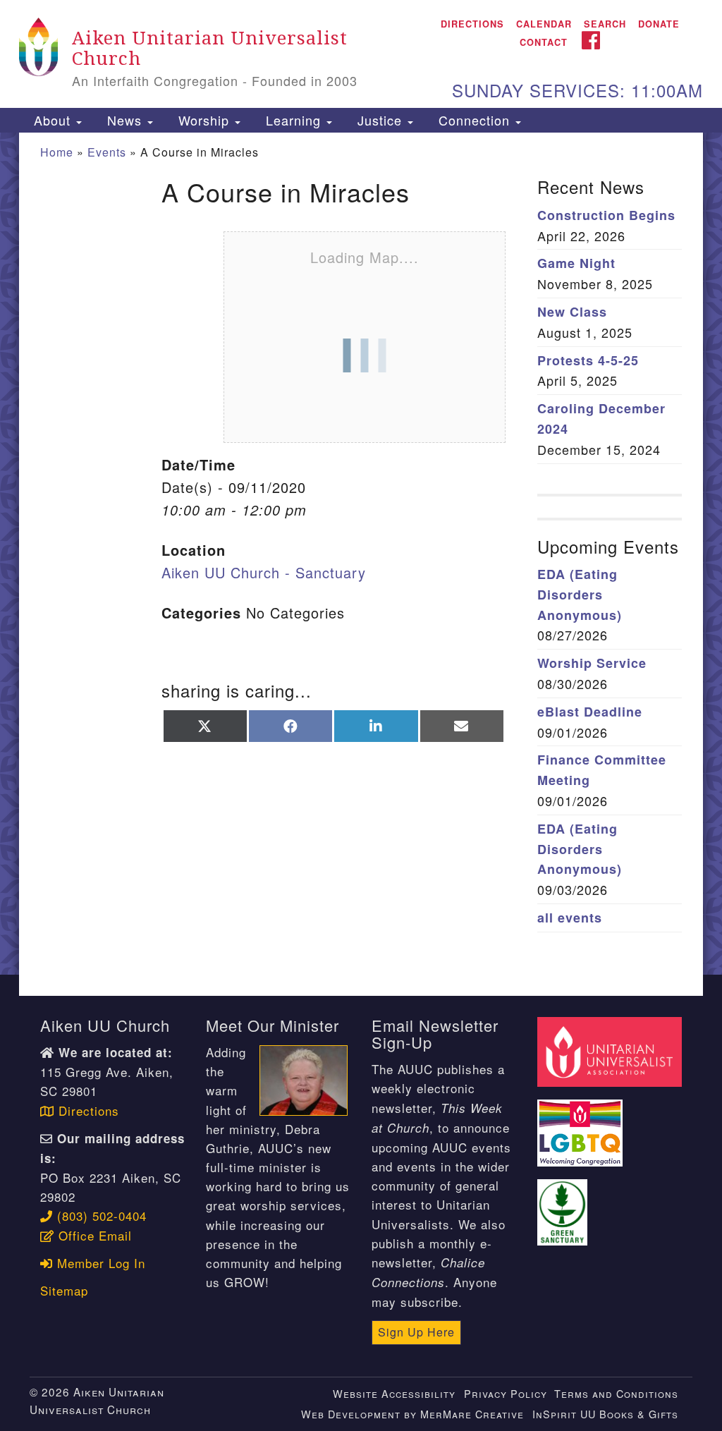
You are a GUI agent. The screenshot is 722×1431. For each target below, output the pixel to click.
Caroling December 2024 (601, 418)
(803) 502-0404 (100, 1215)
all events (569, 917)
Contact (544, 42)
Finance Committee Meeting (601, 769)
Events (106, 152)
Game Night (576, 263)
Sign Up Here (416, 1332)
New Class (572, 312)
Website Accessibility (394, 1393)
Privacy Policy (505, 1393)
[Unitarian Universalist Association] (611, 1050)
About (52, 120)
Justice (379, 120)
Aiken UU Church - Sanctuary (263, 572)
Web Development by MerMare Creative (412, 1413)
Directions (472, 24)
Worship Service (592, 663)
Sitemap (64, 1290)
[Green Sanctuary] (563, 1204)
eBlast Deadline (589, 711)
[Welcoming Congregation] (581, 1124)
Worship (203, 120)
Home (56, 152)
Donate (659, 24)
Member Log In (99, 1263)
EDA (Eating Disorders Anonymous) (579, 594)
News (124, 120)
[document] (361, 554)
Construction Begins (606, 215)
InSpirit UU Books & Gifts (605, 1413)
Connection (474, 120)
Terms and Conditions (616, 1393)
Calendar (544, 24)
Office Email (93, 1235)
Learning (293, 120)
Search (605, 24)
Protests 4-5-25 (588, 360)
